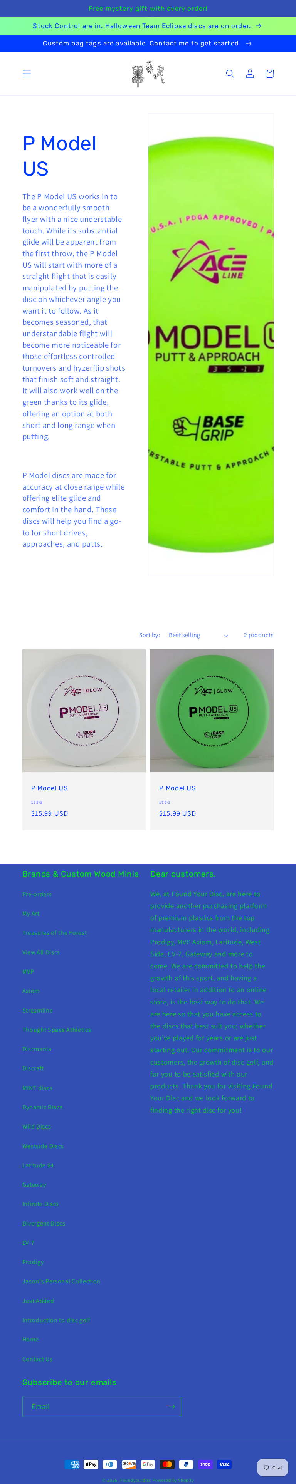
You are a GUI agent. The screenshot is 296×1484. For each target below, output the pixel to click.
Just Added (38, 1301)
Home (30, 1339)
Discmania (37, 1049)
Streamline (37, 1010)
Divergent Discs (44, 1223)
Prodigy (33, 1262)
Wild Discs (36, 1126)
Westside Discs (43, 1146)
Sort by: (149, 635)
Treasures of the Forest (54, 933)
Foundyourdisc (135, 1480)
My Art (31, 913)
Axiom (31, 991)
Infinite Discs (40, 1204)
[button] (27, 74)
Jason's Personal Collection (61, 1281)
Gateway (34, 1184)
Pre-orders (37, 894)
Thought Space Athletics (56, 1030)
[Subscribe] (172, 1407)
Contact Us (37, 1359)
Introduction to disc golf (56, 1320)
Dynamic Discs (42, 1107)
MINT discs (37, 1088)
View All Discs (41, 952)
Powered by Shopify (173, 1480)
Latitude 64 (38, 1165)
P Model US (49, 788)
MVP (28, 972)
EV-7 (28, 1243)
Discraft (33, 1068)
